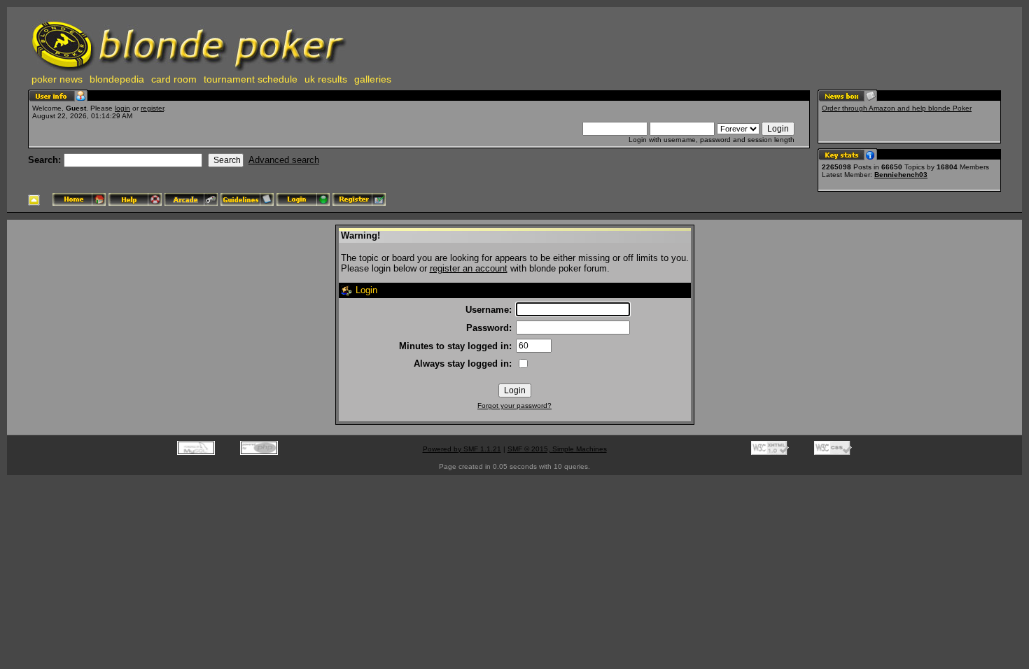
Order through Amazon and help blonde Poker (897, 108)
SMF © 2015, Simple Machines (557, 449)
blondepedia (117, 79)
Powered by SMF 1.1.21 (462, 449)
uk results (325, 79)
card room (174, 79)
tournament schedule (251, 79)
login (122, 108)
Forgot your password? (514, 405)
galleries (372, 79)
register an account (468, 268)
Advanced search (283, 160)
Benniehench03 (900, 174)
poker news (57, 79)
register (152, 108)
